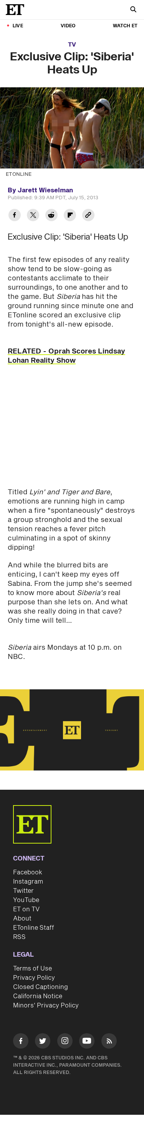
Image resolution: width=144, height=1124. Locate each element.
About (22, 918)
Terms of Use (32, 968)
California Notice (37, 996)
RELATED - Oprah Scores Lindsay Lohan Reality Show (66, 356)
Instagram (28, 881)
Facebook (27, 872)
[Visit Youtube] (86, 1041)
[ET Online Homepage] (17, 9)
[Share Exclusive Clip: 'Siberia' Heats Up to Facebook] (15, 216)
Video (68, 26)
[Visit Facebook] (20, 1042)
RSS (19, 937)
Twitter (23, 891)
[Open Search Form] (133, 10)
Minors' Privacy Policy (46, 1005)
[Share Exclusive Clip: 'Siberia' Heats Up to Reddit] (51, 216)
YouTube (26, 900)
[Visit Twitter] (42, 1042)
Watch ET (125, 26)
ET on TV (26, 909)
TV (72, 44)
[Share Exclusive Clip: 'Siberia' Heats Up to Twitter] (33, 216)
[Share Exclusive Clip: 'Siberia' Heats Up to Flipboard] (70, 216)
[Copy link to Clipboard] (88, 216)
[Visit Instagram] (65, 1042)
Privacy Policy (34, 977)
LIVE (18, 26)
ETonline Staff (33, 927)
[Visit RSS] (109, 1042)
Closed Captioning (40, 987)
